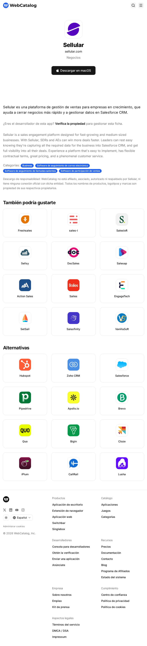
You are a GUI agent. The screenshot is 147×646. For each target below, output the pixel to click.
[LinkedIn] (10, 510)
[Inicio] (19, 5)
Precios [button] (106, 546)
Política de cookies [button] (113, 607)
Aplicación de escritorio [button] (67, 504)
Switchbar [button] (58, 523)
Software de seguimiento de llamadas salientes (30, 170)
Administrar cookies (14, 526)
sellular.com (73, 51)
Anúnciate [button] (58, 565)
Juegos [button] (106, 510)
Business (27, 165)
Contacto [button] (107, 558)
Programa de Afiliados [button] (115, 571)
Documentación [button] (111, 552)
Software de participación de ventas (80, 170)
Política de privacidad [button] (115, 600)
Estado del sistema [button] (113, 577)
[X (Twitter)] (4, 510)
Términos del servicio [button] (66, 624)
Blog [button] (104, 565)
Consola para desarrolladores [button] (71, 546)
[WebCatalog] (6, 499)
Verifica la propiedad (70, 123)
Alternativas (16, 348)
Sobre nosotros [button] (62, 594)
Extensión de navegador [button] (67, 510)
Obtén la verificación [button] (65, 552)
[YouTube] (16, 510)
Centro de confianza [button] (114, 594)
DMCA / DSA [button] (60, 630)
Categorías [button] (108, 516)
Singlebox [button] (58, 529)
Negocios (73, 57)
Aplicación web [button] (62, 516)
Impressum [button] (59, 636)
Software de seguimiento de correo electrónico (62, 165)
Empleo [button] (57, 600)
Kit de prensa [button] (60, 607)
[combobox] (22, 518)
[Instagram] (22, 510)
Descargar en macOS (75, 70)
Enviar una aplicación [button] (65, 558)
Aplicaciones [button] (109, 504)
